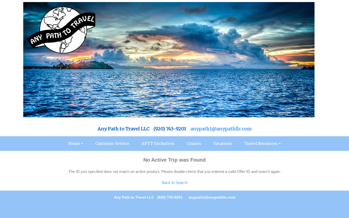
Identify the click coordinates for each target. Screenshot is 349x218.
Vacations (222, 143)
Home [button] (74, 143)
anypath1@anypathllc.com (221, 129)
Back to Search (175, 182)
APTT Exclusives (158, 143)
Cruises (194, 143)
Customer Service (112, 143)
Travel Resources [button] (261, 143)
